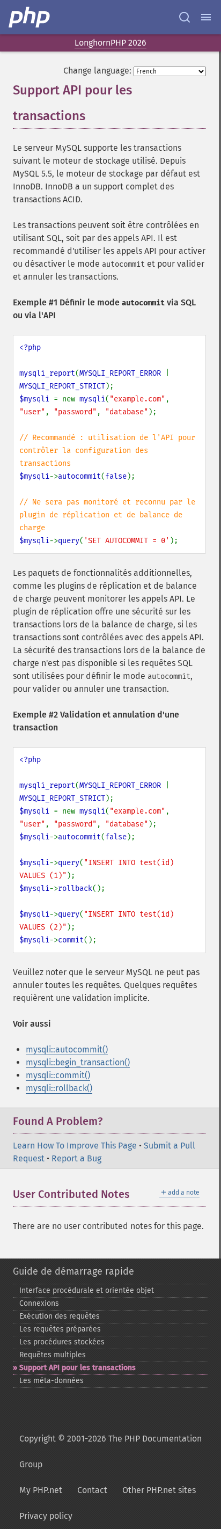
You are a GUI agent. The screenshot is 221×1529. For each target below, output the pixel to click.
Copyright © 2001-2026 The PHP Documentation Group (110, 1451)
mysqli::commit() (58, 1075)
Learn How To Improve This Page (75, 1145)
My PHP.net (40, 1490)
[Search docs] (184, 17)
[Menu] (206, 17)
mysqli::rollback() (59, 1088)
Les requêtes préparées (60, 1329)
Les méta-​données (51, 1380)
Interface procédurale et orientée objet (86, 1290)
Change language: (97, 70)
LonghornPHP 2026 (110, 43)
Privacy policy (45, 1516)
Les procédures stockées (62, 1342)
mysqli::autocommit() (67, 1049)
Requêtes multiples (52, 1354)
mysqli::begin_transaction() (78, 1062)
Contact (92, 1490)
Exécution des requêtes (59, 1316)
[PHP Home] (30, 17)
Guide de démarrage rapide (73, 1271)
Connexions (39, 1303)
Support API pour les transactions (77, 1367)
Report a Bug (76, 1158)
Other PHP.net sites (159, 1490)
